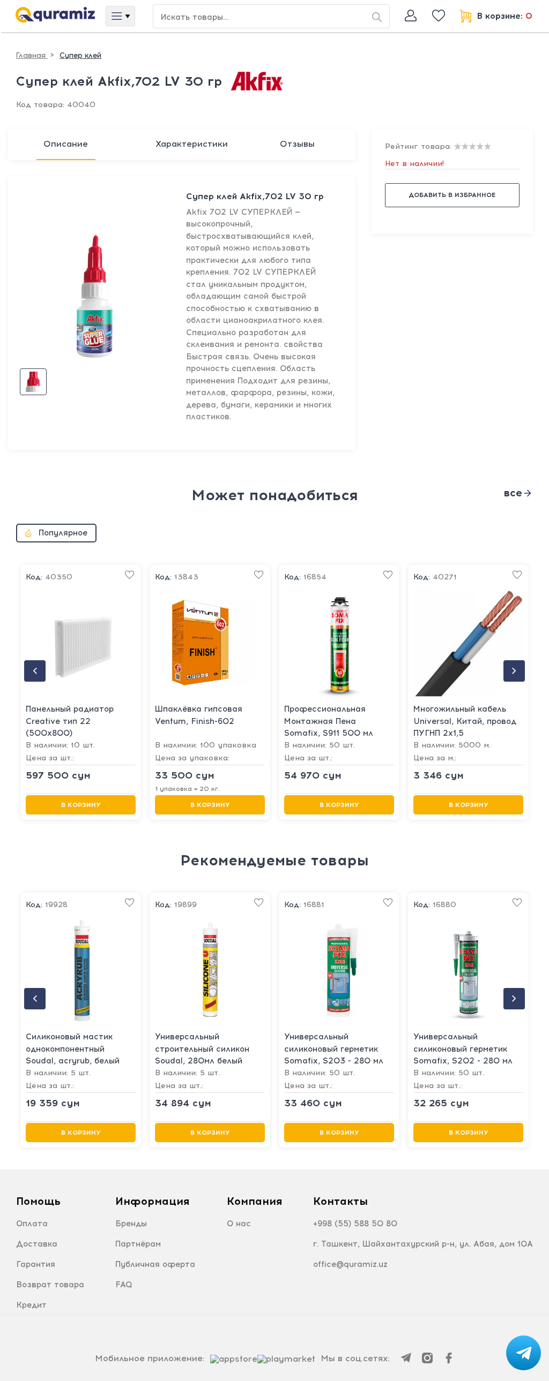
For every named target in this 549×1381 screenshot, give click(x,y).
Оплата (32, 1223)
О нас (239, 1223)
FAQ (123, 1284)
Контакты (340, 1201)
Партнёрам (138, 1244)
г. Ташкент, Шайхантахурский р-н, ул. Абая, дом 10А (423, 1244)
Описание (65, 144)
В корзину (81, 805)
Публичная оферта (155, 1264)
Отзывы (297, 144)
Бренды (131, 1223)
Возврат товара (50, 1284)
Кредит (31, 1305)
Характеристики (191, 144)
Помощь (38, 1201)
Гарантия (35, 1264)
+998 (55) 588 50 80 (355, 1223)
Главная (32, 55)
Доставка (36, 1244)
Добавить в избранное (452, 195)
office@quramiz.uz (350, 1264)
